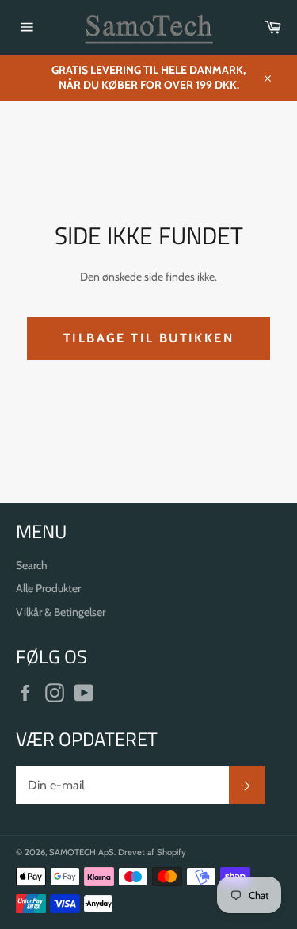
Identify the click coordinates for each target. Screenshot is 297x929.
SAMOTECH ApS (81, 852)
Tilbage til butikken (148, 338)
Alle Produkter (48, 588)
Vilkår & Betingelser (60, 612)
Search (32, 565)
